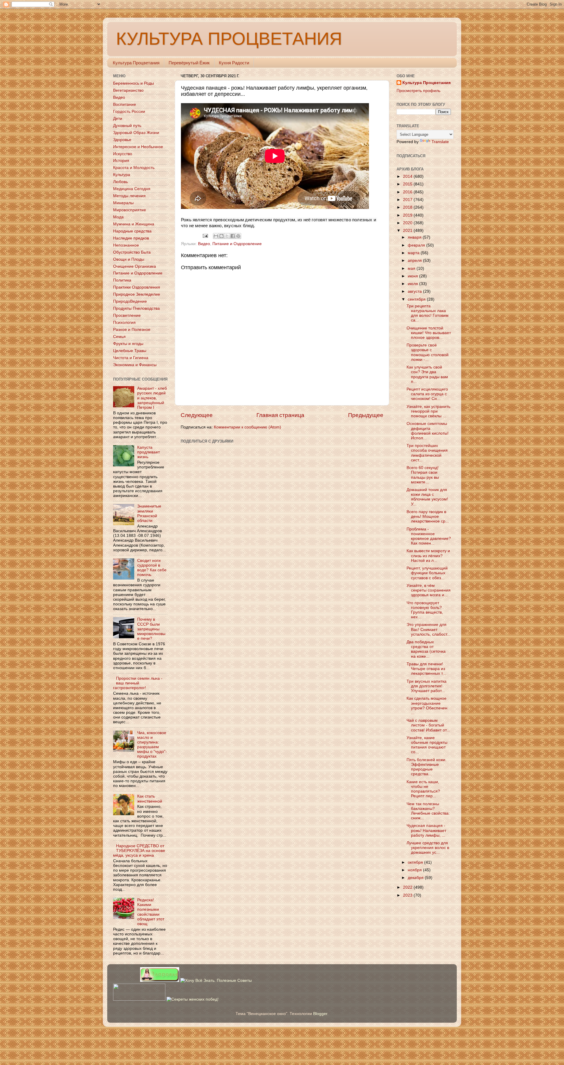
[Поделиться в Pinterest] (238, 236)
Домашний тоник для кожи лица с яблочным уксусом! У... (427, 497)
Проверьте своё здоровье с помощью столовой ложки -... (428, 352)
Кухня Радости (234, 62)
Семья (119, 336)
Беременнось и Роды (133, 83)
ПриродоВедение (130, 301)
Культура (121, 175)
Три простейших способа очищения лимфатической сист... (427, 452)
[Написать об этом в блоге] (221, 236)
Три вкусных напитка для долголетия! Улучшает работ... (426, 686)
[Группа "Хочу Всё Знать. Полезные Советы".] (216, 980)
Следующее (197, 415)
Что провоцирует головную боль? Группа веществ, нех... (425, 610)
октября (416, 862)
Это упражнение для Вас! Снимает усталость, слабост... (429, 629)
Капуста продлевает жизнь (148, 452)
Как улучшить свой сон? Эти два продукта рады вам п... (427, 374)
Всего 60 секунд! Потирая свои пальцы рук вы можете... (423, 474)
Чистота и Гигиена (130, 358)
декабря (416, 877)
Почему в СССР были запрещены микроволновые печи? (151, 629)
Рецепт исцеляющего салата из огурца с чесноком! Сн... (427, 394)
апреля (415, 260)
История (121, 160)
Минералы (123, 203)
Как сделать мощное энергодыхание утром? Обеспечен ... (427, 705)
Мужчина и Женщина (133, 224)
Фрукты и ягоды (128, 343)
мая (412, 268)
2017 (408, 199)
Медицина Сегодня (131, 189)
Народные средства (132, 231)
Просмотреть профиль (418, 90)
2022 (408, 887)
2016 (408, 192)
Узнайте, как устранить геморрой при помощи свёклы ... (428, 411)
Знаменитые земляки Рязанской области (149, 513)
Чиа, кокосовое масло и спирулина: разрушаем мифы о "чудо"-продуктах (152, 745)
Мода (118, 217)
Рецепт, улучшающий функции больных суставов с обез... (427, 573)
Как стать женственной (149, 798)
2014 (408, 176)
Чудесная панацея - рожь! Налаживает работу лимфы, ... (426, 830)
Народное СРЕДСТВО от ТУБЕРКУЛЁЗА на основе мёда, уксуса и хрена (139, 851)
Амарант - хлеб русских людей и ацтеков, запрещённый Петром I (152, 398)
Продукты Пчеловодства (136, 308)
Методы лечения (129, 196)
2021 (408, 230)
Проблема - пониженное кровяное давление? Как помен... (429, 536)
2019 (408, 215)
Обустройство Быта (132, 252)
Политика (122, 280)
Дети (117, 118)
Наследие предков (131, 238)
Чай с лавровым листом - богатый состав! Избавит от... (428, 725)
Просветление (127, 315)
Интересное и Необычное (138, 147)
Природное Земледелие (136, 294)
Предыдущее (365, 415)
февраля (417, 245)
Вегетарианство (128, 90)
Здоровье (122, 140)
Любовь (120, 182)
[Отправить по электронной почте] (216, 236)
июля (413, 284)
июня (413, 276)
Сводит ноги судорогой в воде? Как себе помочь (152, 567)
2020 (408, 223)
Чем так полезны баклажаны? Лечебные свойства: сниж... (428, 811)
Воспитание (124, 104)
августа (415, 291)
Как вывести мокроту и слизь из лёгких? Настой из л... (428, 555)
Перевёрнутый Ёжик (189, 62)
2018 (408, 207)
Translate (440, 142)
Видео (204, 244)
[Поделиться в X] (227, 236)
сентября (417, 299)
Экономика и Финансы (135, 365)
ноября (415, 870)
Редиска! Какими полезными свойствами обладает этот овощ (150, 912)
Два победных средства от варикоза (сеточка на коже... (426, 649)
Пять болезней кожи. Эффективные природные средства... (426, 767)
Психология (124, 322)
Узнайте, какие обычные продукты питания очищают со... (427, 745)
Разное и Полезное (131, 329)
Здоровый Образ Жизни (136, 132)
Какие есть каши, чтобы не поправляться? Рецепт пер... (423, 789)
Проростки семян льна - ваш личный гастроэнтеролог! (137, 683)
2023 (408, 895)
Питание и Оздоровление (237, 244)
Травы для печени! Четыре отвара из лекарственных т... (426, 669)
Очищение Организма (134, 266)
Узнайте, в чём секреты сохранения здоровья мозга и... (429, 590)
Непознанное (126, 245)
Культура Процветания (136, 62)
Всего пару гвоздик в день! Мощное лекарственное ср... (428, 516)
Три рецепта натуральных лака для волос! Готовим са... (428, 313)
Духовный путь (127, 125)
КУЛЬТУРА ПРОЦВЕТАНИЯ (229, 38)
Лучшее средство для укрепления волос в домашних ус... (428, 848)
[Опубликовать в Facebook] (233, 236)
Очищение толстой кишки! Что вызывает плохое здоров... (429, 333)
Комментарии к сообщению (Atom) (247, 427)
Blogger (320, 1014)
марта (414, 253)
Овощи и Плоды (128, 259)
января (415, 237)
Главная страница (280, 415)
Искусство (122, 154)
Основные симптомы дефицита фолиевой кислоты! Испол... (428, 430)
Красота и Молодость (134, 167)
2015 (408, 184)
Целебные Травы (129, 351)
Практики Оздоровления (136, 287)
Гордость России (129, 111)
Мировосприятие (129, 210)
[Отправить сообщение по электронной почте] (205, 235)
